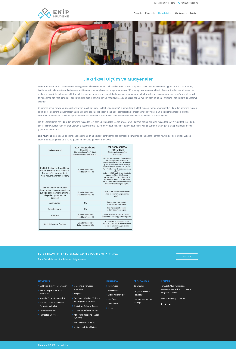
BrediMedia (62, 345)
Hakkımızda (113, 286)
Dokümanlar (139, 286)
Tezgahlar (78, 293)
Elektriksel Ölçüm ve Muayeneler (53, 286)
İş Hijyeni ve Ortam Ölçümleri (86, 327)
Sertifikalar (112, 299)
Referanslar (113, 303)
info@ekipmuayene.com (164, 3)
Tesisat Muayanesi (47, 310)
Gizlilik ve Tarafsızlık (116, 294)
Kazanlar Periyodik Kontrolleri (52, 298)
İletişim (187, 256)
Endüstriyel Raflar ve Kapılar (86, 306)
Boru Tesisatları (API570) (84, 322)
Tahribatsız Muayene (48, 315)
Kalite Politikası (114, 290)
